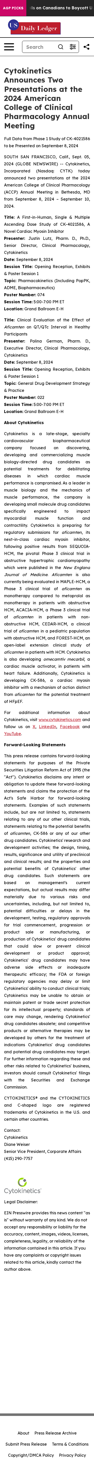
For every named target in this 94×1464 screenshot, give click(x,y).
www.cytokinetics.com (60, 719)
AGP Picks (13, 8)
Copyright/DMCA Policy (31, 1455)
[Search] (61, 47)
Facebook (70, 726)
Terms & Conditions (70, 1444)
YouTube (12, 733)
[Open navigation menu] (9, 47)
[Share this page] (86, 47)
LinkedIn (47, 726)
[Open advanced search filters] (73, 47)
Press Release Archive (55, 1433)
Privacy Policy (72, 1455)
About (23, 1433)
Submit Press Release (26, 1444)
